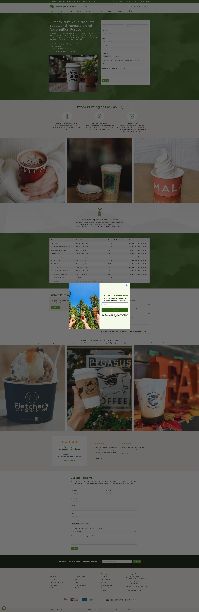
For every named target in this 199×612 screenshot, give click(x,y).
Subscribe (115, 310)
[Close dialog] (127, 285)
